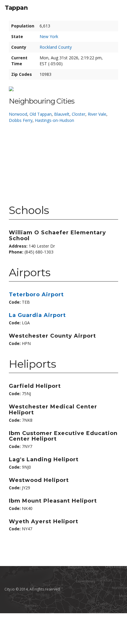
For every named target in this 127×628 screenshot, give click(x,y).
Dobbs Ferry (20, 120)
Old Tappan (41, 114)
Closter (78, 114)
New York (49, 36)
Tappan (16, 7)
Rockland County (56, 47)
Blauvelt (61, 114)
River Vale (97, 114)
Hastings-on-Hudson (54, 120)
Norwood (18, 114)
